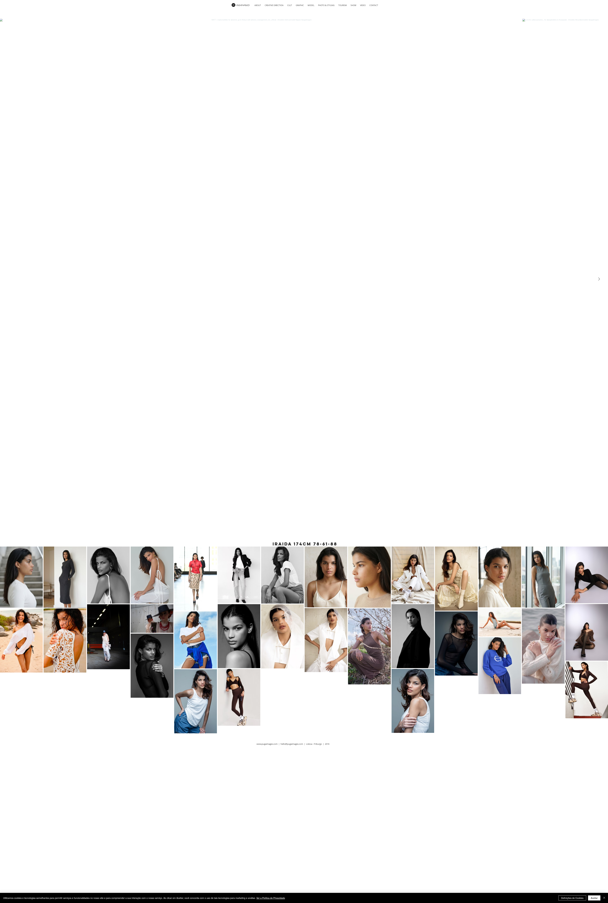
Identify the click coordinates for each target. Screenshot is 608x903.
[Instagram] (233, 5)
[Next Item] (599, 279)
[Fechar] (604, 897)
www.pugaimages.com (267, 744)
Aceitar (594, 898)
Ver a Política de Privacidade (270, 898)
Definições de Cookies (572, 898)
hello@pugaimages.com (292, 744)
